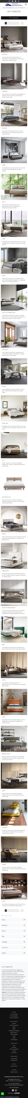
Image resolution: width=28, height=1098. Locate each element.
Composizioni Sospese (14, 1030)
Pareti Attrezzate (14, 1025)
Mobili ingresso (14, 1034)
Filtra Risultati (14, 18)
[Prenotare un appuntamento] (9, 1)
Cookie (6, 1097)
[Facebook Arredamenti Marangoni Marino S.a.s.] (15, 1)
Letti (16, 7)
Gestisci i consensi (14, 1097)
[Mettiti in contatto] (12, 1)
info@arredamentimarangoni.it (15, 1085)
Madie (14, 1027)
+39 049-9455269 (15, 1083)
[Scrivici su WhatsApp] (2, 1093)
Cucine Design (14, 1014)
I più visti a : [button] (5, 947)
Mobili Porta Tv (14, 1032)
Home (4, 7)
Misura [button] (4, 931)
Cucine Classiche (14, 1017)
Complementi (14, 1060)
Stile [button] (3, 936)
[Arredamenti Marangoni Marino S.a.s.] (14, 4)
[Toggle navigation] (26, 4)
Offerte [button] (4, 953)
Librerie (14, 1023)
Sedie (14, 1037)
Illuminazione (14, 1058)
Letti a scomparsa (14, 1049)
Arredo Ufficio (14, 1066)
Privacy (2, 1097)
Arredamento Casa (10, 7)
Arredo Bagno (14, 1039)
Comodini (14, 1047)
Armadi (14, 1050)
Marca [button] (3, 920)
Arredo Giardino (14, 1072)
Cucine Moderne (14, 1016)
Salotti (14, 1029)
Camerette (14, 1052)
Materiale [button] (4, 925)
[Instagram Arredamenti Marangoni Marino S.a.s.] (18, 1)
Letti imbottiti (21, 7)
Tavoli (14, 1036)
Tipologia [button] (4, 942)
